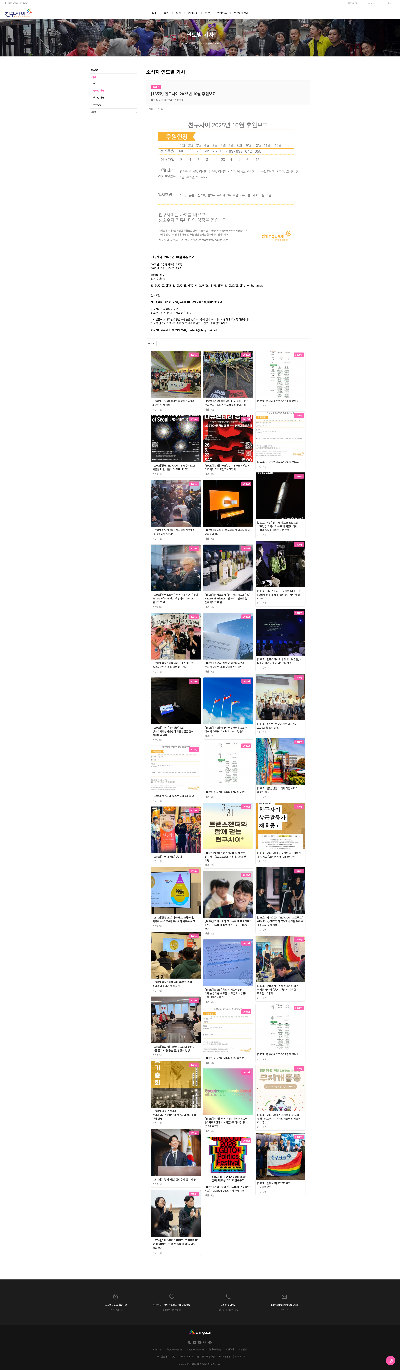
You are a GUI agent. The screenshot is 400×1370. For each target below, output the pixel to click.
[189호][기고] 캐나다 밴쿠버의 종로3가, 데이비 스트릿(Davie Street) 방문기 (226, 729)
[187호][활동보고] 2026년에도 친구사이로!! (273, 1185)
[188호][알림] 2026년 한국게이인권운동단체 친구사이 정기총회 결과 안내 (174, 1114)
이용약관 (157, 1349)
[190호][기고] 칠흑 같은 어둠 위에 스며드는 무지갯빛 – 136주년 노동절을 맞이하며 (228, 403)
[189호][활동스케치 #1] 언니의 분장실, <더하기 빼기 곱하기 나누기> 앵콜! (279, 661)
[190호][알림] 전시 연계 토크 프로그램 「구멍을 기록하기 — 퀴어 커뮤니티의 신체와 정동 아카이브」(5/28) (277, 526)
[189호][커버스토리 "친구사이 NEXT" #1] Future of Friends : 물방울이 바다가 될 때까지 (280, 594)
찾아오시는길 (215, 1349)
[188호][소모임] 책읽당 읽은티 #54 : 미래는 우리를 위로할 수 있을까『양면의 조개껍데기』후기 (226, 993)
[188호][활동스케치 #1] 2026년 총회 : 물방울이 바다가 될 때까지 (172, 984)
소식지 (201, 43)
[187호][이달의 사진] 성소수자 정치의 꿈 (174, 1179)
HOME (184, 43)
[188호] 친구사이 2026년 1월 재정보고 (278, 1054)
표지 (95, 83)
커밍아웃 (193, 13)
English (354, 3)
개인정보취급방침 (174, 1349)
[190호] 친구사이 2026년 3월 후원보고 (278, 462)
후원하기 (230, 1349)
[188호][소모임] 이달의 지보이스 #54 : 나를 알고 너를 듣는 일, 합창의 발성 (173, 1048)
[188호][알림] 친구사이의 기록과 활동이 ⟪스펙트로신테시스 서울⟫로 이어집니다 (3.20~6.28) (226, 1122)
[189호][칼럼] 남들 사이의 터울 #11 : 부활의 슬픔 (277, 790)
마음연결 (94, 69)
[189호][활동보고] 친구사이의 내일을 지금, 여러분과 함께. (228, 532)
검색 (392, 3)
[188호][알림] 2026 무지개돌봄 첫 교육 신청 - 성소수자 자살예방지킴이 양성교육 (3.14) (278, 1118)
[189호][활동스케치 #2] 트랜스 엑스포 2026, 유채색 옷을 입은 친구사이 (172, 665)
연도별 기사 (213, 43)
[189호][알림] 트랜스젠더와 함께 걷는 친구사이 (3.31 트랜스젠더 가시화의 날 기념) (225, 856)
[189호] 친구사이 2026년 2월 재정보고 (225, 792)
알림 (178, 13)
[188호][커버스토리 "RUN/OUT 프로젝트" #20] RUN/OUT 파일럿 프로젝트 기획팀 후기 (228, 925)
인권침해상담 (241, 13)
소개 (154, 13)
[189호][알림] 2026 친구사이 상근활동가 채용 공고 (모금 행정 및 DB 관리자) (279, 854)
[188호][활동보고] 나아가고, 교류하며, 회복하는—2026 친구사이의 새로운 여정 (173, 919)
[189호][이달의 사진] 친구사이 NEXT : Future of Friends (173, 532)
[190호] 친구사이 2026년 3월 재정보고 (278, 401)
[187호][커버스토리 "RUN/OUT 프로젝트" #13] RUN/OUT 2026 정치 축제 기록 (228, 1188)
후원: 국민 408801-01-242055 (17, 3)
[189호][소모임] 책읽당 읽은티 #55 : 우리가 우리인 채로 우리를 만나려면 (224, 665)
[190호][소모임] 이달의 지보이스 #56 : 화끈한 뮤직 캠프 (173, 403)
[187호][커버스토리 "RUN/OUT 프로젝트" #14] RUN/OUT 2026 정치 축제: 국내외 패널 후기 (175, 1244)
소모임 (113, 112)
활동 (166, 13)
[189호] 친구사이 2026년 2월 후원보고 (173, 796)
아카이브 (222, 13)
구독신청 (97, 104)
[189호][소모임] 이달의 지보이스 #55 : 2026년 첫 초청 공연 (278, 725)
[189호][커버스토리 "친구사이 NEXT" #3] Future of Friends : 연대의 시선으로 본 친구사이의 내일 (227, 598)
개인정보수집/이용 (195, 1349)
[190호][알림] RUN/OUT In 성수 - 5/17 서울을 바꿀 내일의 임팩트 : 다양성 (173, 467)
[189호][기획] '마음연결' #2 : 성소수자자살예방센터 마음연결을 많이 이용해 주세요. (173, 731)
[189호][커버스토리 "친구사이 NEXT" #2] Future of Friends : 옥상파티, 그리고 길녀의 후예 (175, 598)
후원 (207, 13)
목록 (152, 343)
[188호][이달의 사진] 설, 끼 (167, 856)
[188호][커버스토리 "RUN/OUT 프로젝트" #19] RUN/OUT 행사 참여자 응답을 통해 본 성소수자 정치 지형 (280, 921)
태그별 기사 (98, 97)
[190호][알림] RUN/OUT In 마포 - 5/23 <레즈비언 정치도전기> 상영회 (227, 467)
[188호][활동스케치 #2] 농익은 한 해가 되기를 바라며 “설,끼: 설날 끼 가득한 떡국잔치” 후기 (278, 989)
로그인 (372, 3)
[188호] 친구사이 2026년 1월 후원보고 (225, 1058)
